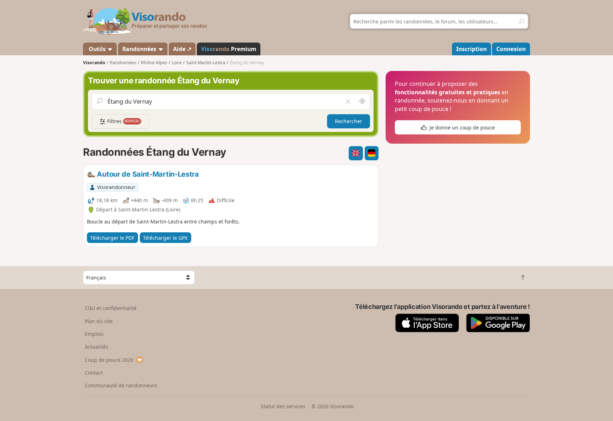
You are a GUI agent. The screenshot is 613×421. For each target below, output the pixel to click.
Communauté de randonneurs (121, 385)
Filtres (123, 121)
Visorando (94, 63)
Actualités (96, 346)
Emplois (94, 334)
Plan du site (99, 321)
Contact (94, 372)
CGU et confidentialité (111, 308)
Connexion (511, 49)
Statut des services (283, 406)
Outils (97, 49)
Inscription (471, 49)
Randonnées (140, 49)
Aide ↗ (182, 49)
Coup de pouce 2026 (109, 359)
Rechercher (348, 121)
